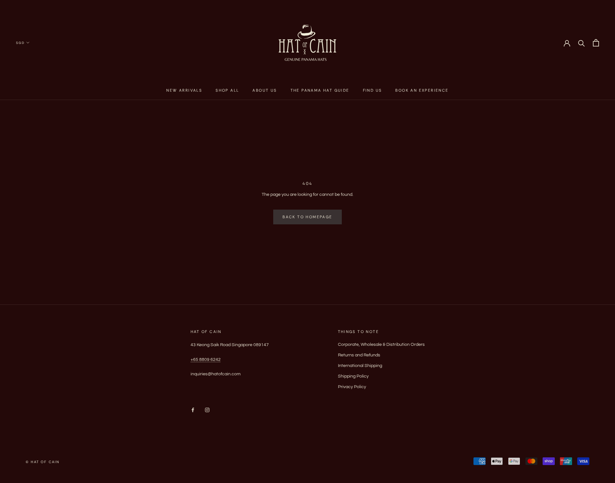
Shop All (227, 90)
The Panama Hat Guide (320, 90)
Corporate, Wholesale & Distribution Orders (381, 344)
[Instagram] (207, 410)
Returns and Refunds (359, 355)
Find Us (372, 90)
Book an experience (421, 90)
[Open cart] (596, 42)
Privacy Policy (352, 387)
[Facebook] (193, 410)
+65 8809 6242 (206, 359)
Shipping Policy (353, 376)
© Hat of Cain (43, 462)
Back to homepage (307, 217)
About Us (264, 90)
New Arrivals (184, 90)
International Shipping (360, 365)
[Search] (581, 42)
